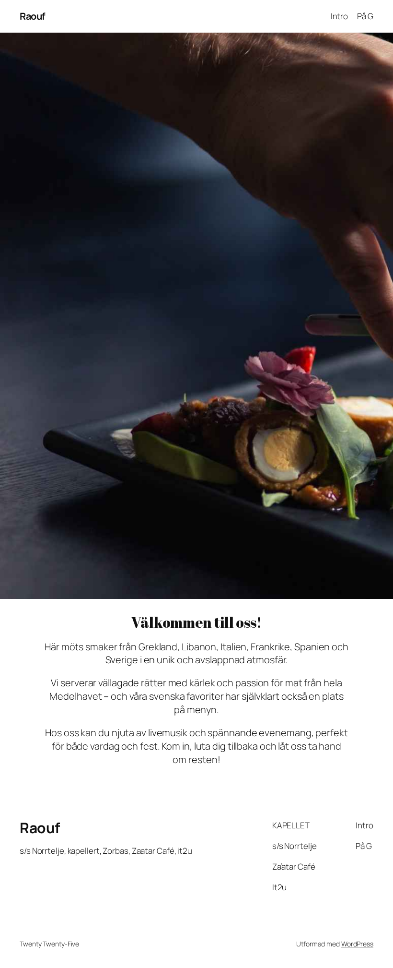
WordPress (357, 943)
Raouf (33, 16)
